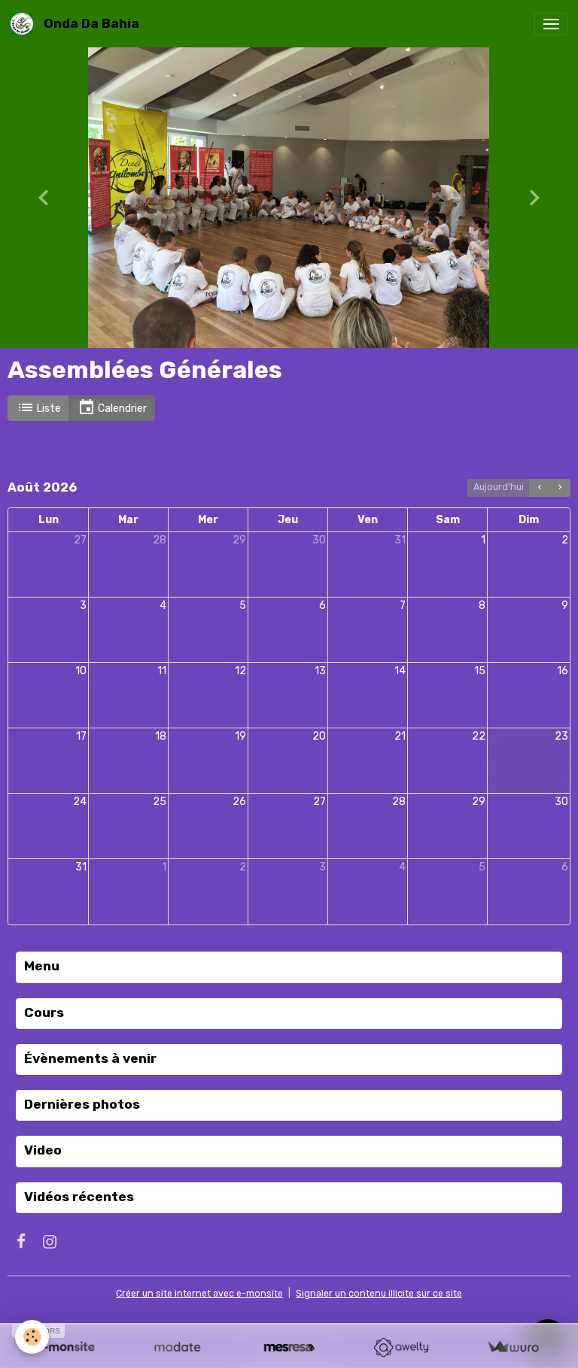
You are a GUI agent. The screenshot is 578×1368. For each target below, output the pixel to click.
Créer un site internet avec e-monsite (199, 1293)
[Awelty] (401, 1347)
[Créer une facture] (513, 1347)
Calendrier (121, 408)
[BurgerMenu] (550, 24)
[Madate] (177, 1347)
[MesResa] (289, 1347)
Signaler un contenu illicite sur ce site (379, 1293)
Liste (48, 408)
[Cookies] (32, 1337)
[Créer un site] (65, 1347)
